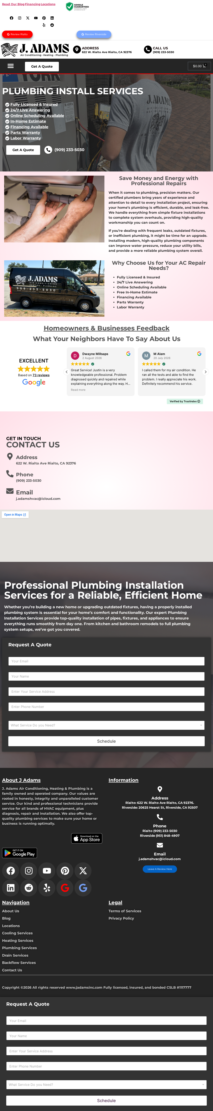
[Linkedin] (52, 17)
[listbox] (106, 725)
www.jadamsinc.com (84, 987)
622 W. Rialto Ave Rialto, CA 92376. (165, 803)
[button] (11, 66)
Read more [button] (149, 389)
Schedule (106, 741)
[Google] (64, 887)
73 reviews (41, 375)
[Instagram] (19, 17)
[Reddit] (52, 25)
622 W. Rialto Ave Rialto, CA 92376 (107, 52)
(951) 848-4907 (168, 836)
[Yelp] (44, 25)
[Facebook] (11, 17)
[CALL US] (148, 49)
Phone (24, 475)
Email (24, 492)
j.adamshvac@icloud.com (160, 859)
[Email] (10, 491)
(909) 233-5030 (163, 52)
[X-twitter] (27, 17)
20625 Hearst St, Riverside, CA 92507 (168, 807)
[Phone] (10, 473)
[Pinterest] (44, 17)
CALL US (160, 48)
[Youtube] (36, 17)
